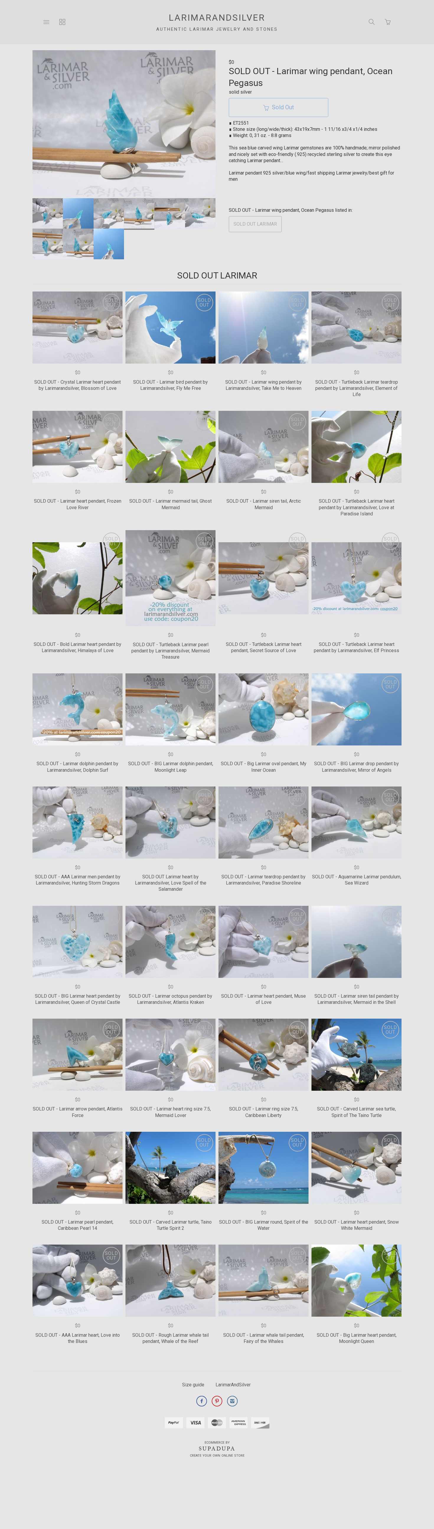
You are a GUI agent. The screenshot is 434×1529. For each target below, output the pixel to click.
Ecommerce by (217, 1443)
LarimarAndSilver (233, 1385)
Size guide (193, 1385)
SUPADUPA (217, 1448)
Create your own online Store (217, 1456)
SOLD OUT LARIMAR (255, 224)
